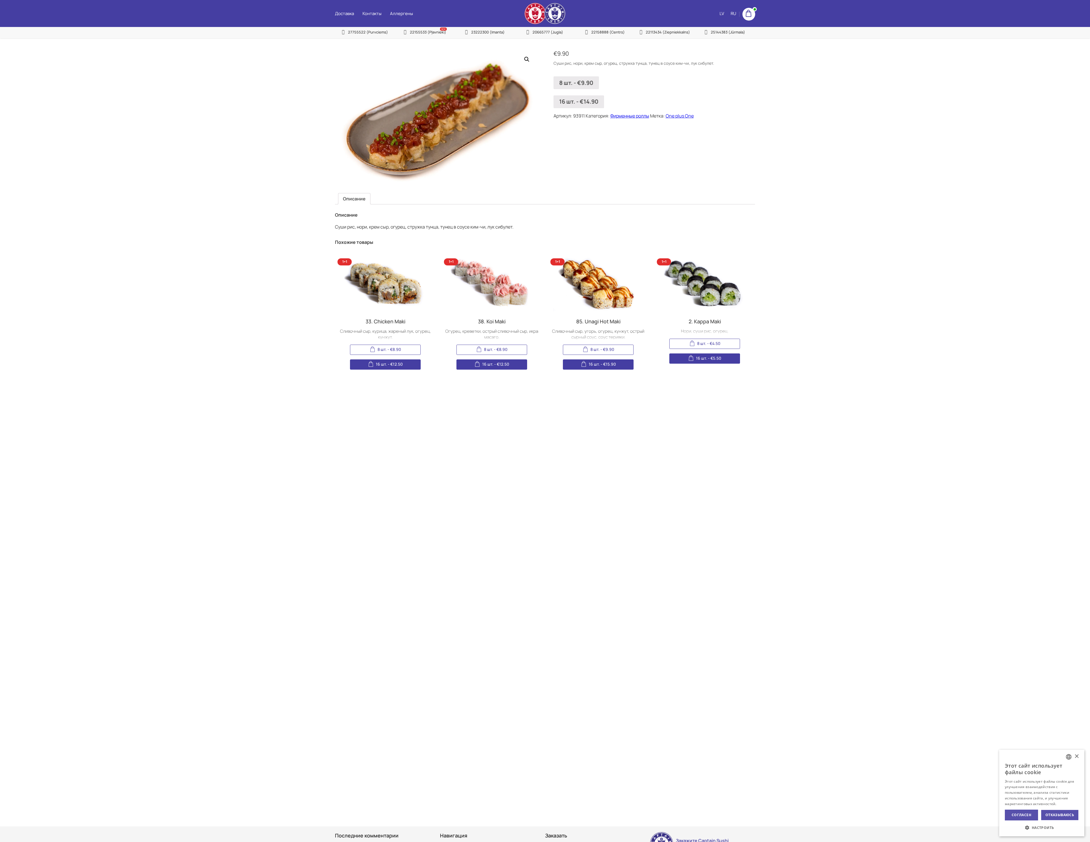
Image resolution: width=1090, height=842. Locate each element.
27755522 (368, 32)
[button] (1042, 827)
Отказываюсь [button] (1059, 814)
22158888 (608, 32)
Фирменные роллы (629, 116)
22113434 (668, 32)
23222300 (488, 32)
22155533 (428, 32)
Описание (354, 199)
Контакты (372, 13)
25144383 (728, 32)
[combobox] (1069, 757)
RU (733, 13)
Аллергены (401, 13)
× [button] (1076, 756)
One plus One (680, 116)
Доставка (344, 13)
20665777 (548, 32)
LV (722, 13)
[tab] (354, 198)
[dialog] (1041, 793)
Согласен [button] (1021, 814)
